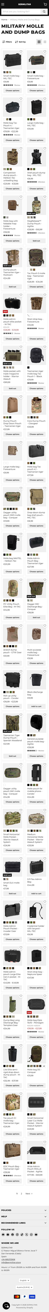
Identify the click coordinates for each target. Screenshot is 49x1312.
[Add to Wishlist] (21, 51)
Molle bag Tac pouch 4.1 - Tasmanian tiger (35, 469)
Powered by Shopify (24, 1308)
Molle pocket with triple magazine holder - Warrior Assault (12, 375)
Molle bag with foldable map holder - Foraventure (10, 225)
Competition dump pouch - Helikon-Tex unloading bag (10, 176)
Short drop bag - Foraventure (35, 320)
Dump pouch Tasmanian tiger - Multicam (12, 272)
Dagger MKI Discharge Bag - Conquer (35, 606)
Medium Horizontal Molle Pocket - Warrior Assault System (35, 838)
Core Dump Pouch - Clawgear (36, 422)
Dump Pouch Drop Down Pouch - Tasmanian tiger (12, 423)
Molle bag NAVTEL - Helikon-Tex (12, 559)
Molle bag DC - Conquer (34, 1070)
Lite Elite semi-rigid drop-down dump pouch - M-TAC (12, 1073)
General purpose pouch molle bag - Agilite (36, 741)
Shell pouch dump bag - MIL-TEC (36, 174)
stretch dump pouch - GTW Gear (12, 651)
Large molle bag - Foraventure (12, 468)
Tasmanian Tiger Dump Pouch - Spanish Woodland (12, 738)
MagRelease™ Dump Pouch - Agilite (34, 223)
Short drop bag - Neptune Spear (35, 973)
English (23, 1280)
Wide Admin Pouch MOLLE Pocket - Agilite (34, 1169)
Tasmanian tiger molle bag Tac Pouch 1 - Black (35, 373)
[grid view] (39, 42)
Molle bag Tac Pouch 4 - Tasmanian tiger (11, 125)
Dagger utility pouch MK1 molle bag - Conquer (11, 791)
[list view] (45, 42)
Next (28, 1193)
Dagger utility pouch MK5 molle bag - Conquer (11, 515)
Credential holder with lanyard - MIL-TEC (35, 928)
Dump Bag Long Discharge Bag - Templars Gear (11, 1023)
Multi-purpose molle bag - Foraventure (34, 652)
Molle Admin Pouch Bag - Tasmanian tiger (35, 561)
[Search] (44, 12)
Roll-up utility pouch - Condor (11, 697)
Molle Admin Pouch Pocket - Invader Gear (10, 928)
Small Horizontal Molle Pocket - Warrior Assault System (11, 838)
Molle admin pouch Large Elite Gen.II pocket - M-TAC (12, 976)
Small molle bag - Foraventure (35, 77)
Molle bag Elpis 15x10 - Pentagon (35, 1021)
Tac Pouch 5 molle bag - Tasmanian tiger (36, 276)
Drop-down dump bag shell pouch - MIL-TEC (36, 515)
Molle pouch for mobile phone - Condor (34, 791)
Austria (23, 1287)
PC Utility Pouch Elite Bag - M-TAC (12, 605)
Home (4, 19)
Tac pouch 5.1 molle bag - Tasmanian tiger (11, 1120)
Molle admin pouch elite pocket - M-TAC (12, 321)
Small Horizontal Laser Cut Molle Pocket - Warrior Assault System (35, 1122)
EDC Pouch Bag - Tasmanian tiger (11, 1167)
